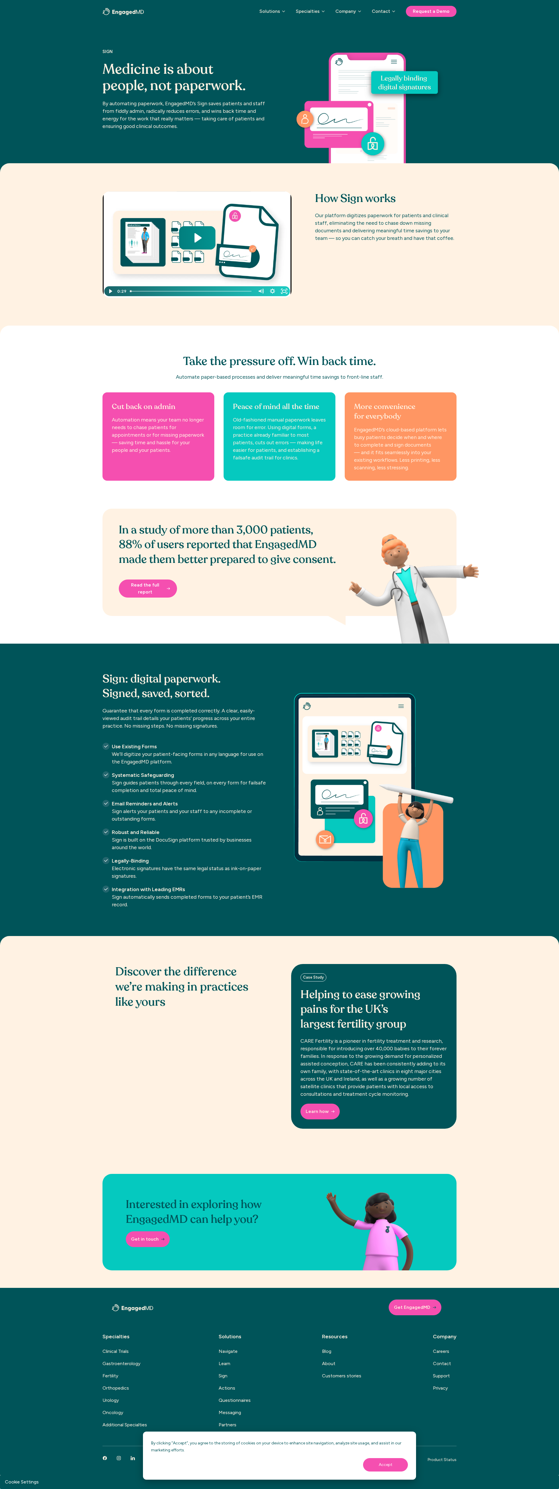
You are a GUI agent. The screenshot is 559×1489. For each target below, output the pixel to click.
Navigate (228, 1351)
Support (441, 1376)
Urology (110, 1400)
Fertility (110, 1376)
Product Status (442, 1459)
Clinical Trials (115, 1351)
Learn (224, 1363)
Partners (227, 1424)
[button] (273, 14)
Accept (385, 1464)
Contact (442, 1363)
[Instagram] (118, 1458)
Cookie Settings (22, 1482)
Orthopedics (115, 1388)
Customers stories (341, 1376)
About (328, 1363)
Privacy (440, 1388)
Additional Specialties (124, 1424)
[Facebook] (104, 1458)
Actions (227, 1388)
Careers (441, 1351)
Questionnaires (235, 1400)
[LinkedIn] (132, 1458)
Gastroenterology (121, 1363)
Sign (223, 1376)
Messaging (230, 1412)
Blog (326, 1351)
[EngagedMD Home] (123, 11)
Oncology (112, 1412)
